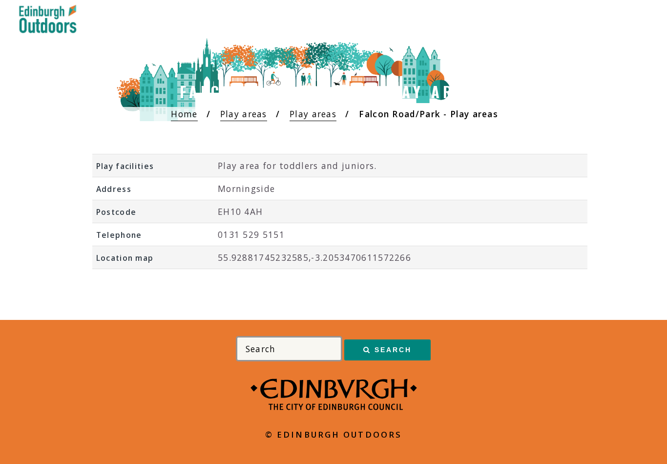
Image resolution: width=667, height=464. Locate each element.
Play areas (243, 114)
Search (393, 350)
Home (184, 114)
